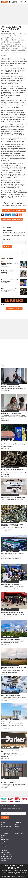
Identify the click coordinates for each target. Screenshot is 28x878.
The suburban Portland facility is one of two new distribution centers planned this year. (13, 615)
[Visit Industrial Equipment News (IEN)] (17, 798)
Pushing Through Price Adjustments (7, 271)
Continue (7, 246)
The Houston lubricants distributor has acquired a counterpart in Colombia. (13, 445)
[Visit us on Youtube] (18, 868)
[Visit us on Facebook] (9, 868)
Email (2, 811)
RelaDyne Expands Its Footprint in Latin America (9, 280)
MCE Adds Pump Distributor (8, 722)
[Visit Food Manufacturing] (10, 798)
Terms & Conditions (8, 872)
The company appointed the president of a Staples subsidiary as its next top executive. (13, 698)
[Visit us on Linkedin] (12, 868)
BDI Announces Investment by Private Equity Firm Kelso (9, 289)
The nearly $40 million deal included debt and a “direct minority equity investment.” (12, 671)
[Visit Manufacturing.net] (10, 801)
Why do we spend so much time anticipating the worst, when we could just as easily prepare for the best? (13, 417)
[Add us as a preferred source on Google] (20, 215)
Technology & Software (8, 495)
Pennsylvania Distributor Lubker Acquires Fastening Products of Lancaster (12, 525)
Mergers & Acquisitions (7, 440)
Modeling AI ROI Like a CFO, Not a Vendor (9, 264)
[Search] (21, 2)
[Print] (2, 215)
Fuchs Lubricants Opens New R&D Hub (11, 584)
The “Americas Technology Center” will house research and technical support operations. (12, 587)
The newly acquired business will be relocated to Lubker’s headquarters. (13, 528)
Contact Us (9, 870)
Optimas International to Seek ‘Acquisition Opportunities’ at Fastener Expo (12, 554)
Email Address (6, 239)
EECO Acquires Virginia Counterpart (10, 639)
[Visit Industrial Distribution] (3, 801)
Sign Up (5, 818)
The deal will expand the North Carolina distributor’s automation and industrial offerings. (14, 641)
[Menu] (25, 2)
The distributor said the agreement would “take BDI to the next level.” (13, 473)
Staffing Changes (6, 692)
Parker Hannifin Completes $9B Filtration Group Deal (14, 750)
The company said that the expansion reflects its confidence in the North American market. (13, 785)
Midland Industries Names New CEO (10, 695)
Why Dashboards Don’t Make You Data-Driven (13, 497)
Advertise (16, 870)
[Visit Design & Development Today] (3, 798)
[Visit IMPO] (24, 798)
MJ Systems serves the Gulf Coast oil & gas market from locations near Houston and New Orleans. (12, 725)
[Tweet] (13, 215)
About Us (3, 870)
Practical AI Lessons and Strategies (10, 386)
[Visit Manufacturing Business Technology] (17, 801)
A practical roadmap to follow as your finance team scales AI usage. (13, 389)
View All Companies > (14, 308)
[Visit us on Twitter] (15, 868)
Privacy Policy (23, 870)
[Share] (6, 215)
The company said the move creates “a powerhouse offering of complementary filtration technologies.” (13, 755)
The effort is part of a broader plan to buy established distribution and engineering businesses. (11, 558)
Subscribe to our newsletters (14, 210)
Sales (3, 410)
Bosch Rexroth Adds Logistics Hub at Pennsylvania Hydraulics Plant (11, 781)
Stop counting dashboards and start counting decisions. (12, 500)
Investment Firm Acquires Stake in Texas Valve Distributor (13, 668)
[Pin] (16, 215)
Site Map (15, 873)
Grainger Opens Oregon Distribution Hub (12, 612)
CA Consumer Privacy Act (20, 872)
